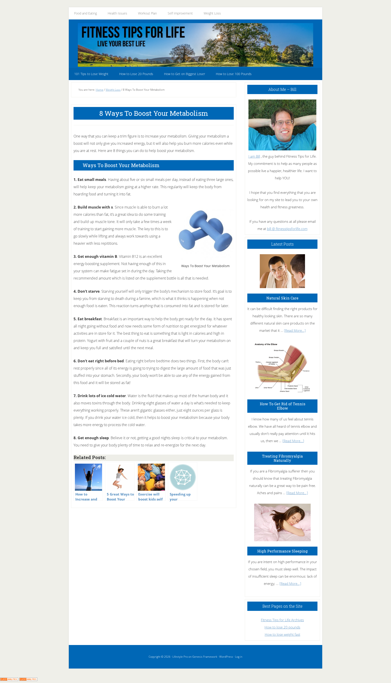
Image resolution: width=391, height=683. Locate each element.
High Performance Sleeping (282, 551)
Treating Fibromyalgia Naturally (282, 458)
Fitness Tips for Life (195, 45)
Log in (238, 657)
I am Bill (254, 156)
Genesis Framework (204, 657)
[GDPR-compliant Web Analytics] (9, 679)
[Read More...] (295, 330)
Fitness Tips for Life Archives (282, 620)
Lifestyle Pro (180, 657)
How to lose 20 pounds (282, 627)
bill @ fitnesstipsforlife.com (287, 228)
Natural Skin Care (282, 298)
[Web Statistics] (28, 679)
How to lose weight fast (282, 634)
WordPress (226, 657)
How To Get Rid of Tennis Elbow (282, 405)
